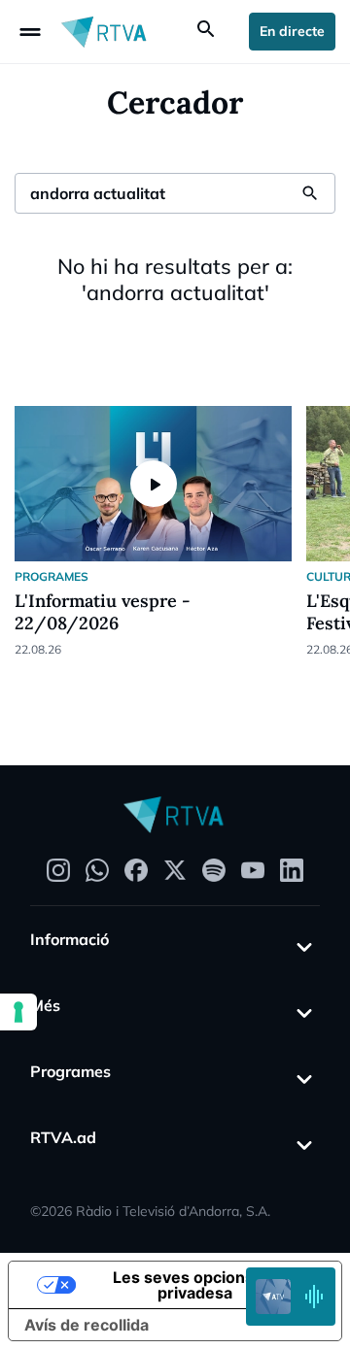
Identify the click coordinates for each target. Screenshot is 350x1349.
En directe (292, 31)
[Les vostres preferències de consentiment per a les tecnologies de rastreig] (18, 1012)
